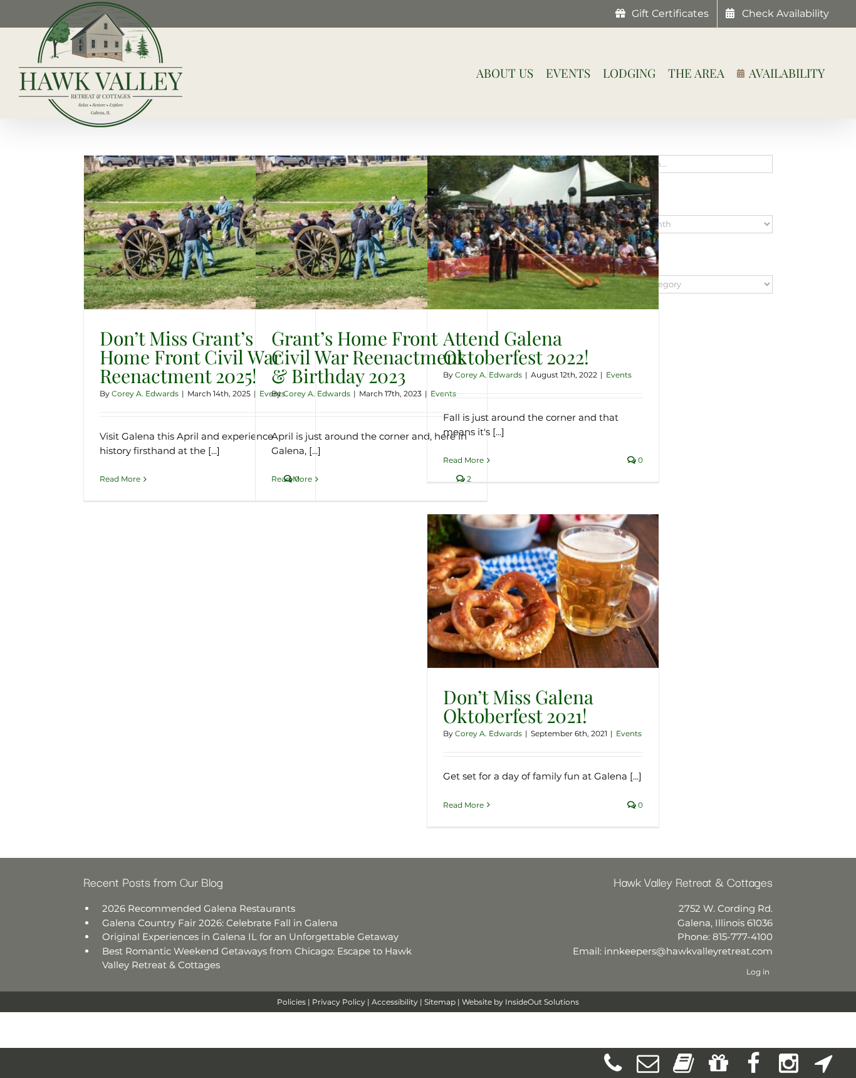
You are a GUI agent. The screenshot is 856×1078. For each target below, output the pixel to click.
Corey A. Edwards (145, 393)
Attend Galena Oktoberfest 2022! (516, 347)
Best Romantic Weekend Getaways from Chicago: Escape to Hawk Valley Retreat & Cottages (257, 958)
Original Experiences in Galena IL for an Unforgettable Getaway (250, 937)
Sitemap (440, 1002)
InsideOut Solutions (542, 1002)
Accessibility (395, 1002)
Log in (758, 971)
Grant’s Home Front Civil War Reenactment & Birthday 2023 (367, 356)
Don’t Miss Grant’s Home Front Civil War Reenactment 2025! (190, 356)
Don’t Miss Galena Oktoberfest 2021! (518, 706)
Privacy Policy (338, 1002)
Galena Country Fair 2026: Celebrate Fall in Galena (220, 923)
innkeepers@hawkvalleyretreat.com (688, 951)
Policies (291, 1002)
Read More (120, 479)
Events (619, 374)
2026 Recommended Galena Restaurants (198, 908)
